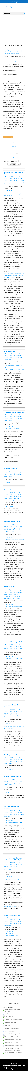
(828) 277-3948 (9, 933)
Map (14, 143)
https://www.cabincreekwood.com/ (15, 369)
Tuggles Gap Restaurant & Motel (14, 412)
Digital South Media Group (12, 1067)
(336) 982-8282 (9, 538)
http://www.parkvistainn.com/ (13, 793)
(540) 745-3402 (9, 426)
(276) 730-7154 (9, 723)
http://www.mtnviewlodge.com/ (14, 658)
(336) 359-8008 (9, 506)
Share (13, 134)
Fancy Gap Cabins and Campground (11, 706)
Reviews (14, 150)
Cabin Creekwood (9, 351)
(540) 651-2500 (9, 190)
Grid (14, 164)
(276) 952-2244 (9, 769)
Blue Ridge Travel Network (15, 1069)
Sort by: (12, 161)
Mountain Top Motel (10, 468)
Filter (5, 161)
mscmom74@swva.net (10, 333)
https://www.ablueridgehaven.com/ (14, 61)
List (10, 164)
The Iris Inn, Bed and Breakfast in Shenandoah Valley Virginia (13, 859)
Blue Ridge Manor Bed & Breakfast (14, 1045)
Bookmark (6, 134)
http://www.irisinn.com (10, 906)
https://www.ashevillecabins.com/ (14, 937)
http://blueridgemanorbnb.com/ (14, 822)
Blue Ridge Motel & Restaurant (13, 755)
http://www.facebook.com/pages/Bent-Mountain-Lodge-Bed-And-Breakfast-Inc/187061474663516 (14, 275)
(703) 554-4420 (8, 60)
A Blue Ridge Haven (10, 1016)
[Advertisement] (14, 25)
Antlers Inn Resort (9, 586)
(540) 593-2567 (9, 604)
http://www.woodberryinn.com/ (14, 606)
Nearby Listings (14, 157)
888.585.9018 (9, 878)
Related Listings (14, 153)
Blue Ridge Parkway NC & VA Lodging (13, 50)
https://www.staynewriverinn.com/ (15, 539)
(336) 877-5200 (9, 791)
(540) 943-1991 (9, 876)
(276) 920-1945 (9, 820)
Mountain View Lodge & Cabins (13, 642)
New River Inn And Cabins (12, 521)
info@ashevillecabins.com (12, 935)
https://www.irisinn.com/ (12, 879)
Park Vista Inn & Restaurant (12, 776)
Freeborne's (7, 490)
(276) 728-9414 (9, 483)
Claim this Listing (8, 137)
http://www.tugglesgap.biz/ (13, 428)
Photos (14, 146)
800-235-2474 (9, 931)
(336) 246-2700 (9, 656)
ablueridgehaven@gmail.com (10, 76)
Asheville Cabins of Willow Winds (14, 1052)
